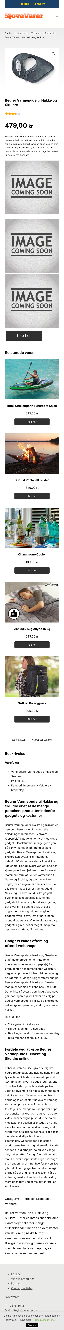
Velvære (35, 33)
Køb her (24, 335)
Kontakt (16, 1283)
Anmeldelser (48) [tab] (42, 739)
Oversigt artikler (21, 1288)
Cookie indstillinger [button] (45, 1319)
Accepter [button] (32, 1325)
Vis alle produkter (22, 1278)
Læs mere (25, 1319)
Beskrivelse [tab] (18, 739)
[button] (53, 53)
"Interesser (21, 33)
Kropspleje (49, 33)
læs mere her (22, 155)
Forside (8, 33)
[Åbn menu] (57, 16)
